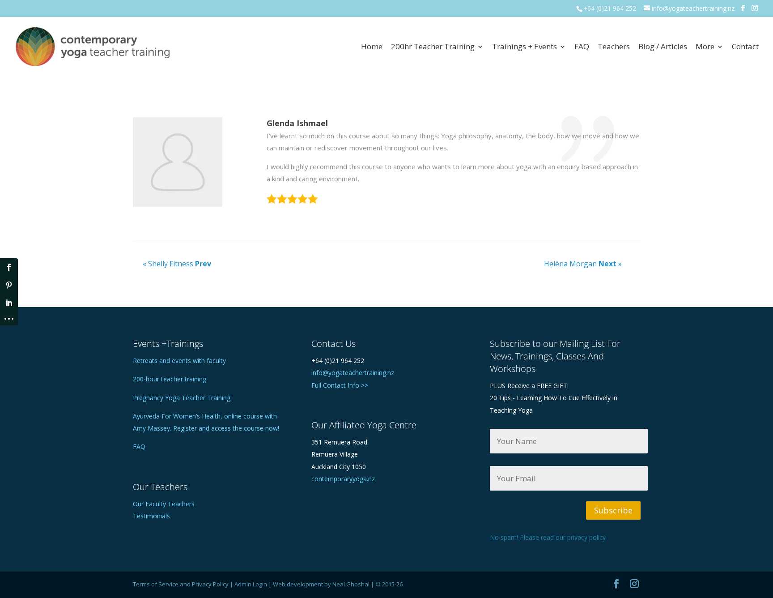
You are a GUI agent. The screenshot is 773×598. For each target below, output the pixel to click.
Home (371, 47)
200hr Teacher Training (433, 47)
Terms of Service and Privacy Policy (181, 584)
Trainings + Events (524, 47)
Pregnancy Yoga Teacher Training (181, 397)
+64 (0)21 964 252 (609, 8)
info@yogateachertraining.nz (352, 372)
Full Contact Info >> (339, 385)
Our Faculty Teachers (164, 504)
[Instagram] (755, 8)
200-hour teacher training (169, 379)
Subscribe (613, 510)
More (705, 47)
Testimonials (151, 516)
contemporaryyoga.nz (343, 478)
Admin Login (250, 584)
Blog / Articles (662, 47)
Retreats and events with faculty (179, 360)
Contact (745, 47)
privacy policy (586, 537)
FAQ (581, 47)
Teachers (614, 47)
